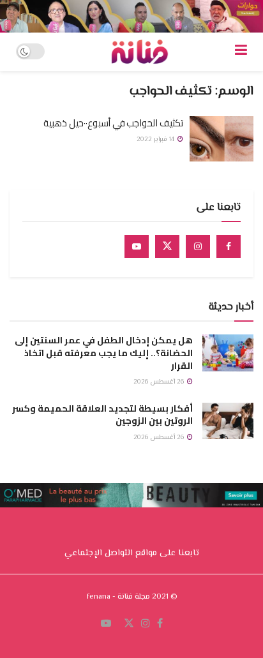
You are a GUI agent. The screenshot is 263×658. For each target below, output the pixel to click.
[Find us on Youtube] (136, 246)
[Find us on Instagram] (198, 246)
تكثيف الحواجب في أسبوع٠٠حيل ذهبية (113, 123)
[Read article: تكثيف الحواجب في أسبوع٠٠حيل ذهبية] (221, 139)
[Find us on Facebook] (228, 246)
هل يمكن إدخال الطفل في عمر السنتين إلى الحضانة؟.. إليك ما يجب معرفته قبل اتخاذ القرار (104, 352)
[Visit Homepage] (140, 51)
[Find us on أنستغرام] (145, 624)
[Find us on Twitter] (167, 246)
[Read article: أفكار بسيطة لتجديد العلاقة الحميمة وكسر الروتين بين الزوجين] (227, 421)
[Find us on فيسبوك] (160, 624)
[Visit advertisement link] (131, 16)
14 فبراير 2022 (156, 139)
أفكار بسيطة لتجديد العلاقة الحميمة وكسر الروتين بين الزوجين (102, 415)
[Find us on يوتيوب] (106, 624)
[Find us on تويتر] (129, 624)
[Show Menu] (241, 52)
